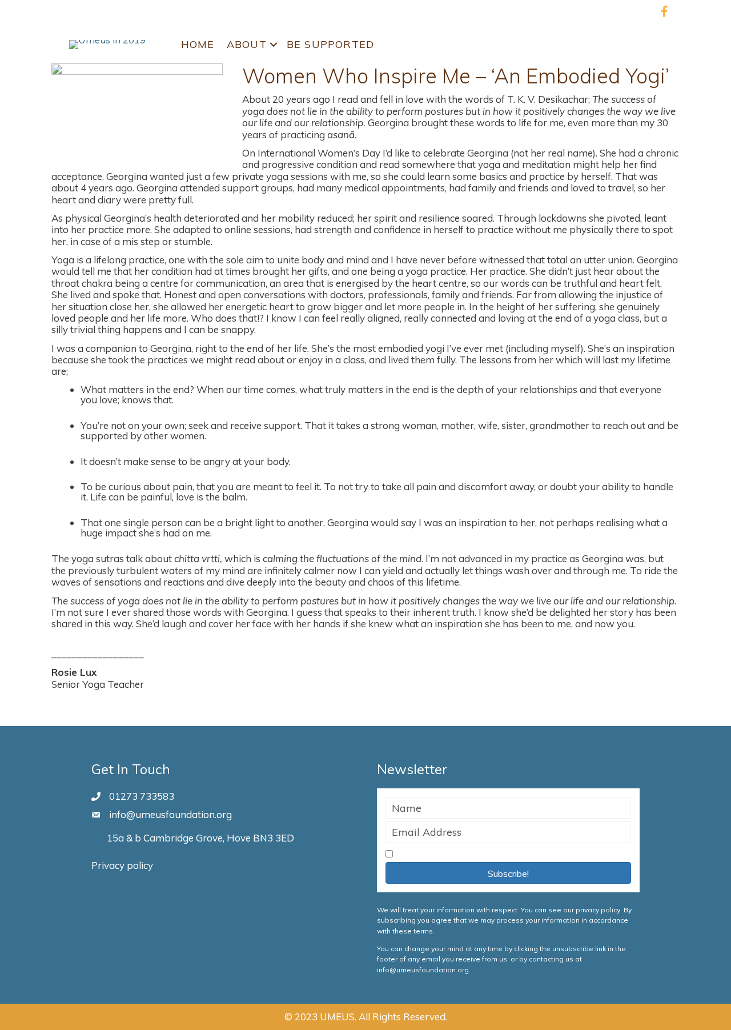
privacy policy (598, 909)
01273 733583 (141, 796)
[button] (508, 873)
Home (198, 44)
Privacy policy (122, 865)
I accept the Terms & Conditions (468, 854)
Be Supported (330, 44)
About (247, 44)
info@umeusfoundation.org (170, 814)
